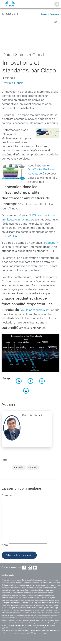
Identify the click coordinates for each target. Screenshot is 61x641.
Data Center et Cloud (23, 55)
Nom (5, 545)
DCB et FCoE (10, 236)
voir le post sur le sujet (35, 310)
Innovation (19, 467)
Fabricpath (51, 242)
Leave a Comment (50, 14)
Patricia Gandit (13, 83)
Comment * (9, 495)
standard (33, 467)
